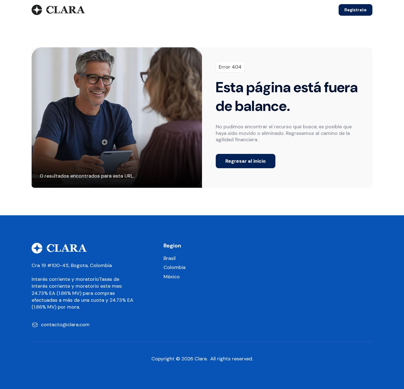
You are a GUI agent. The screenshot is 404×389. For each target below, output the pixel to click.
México (172, 277)
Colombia (175, 267)
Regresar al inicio (245, 161)
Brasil (170, 258)
